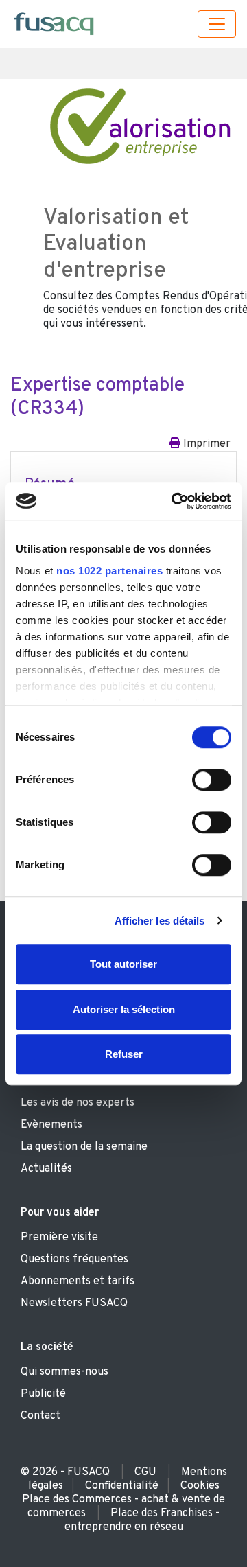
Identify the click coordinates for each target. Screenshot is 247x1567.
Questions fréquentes (74, 1259)
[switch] (211, 780)
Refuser (124, 1054)
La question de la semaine (84, 1147)
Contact (40, 1416)
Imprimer (205, 444)
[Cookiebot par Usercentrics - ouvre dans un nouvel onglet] (174, 501)
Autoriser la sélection (124, 1009)
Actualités (46, 1169)
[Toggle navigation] (217, 24)
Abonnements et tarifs (77, 1281)
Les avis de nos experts (77, 1103)
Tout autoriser (123, 964)
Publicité (43, 1394)
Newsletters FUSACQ (74, 1303)
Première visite (59, 1237)
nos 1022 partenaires (109, 571)
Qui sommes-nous (64, 1372)
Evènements (51, 1125)
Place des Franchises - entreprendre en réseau (142, 1520)
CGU (145, 1472)
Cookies (200, 1486)
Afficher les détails (160, 921)
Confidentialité (121, 1486)
